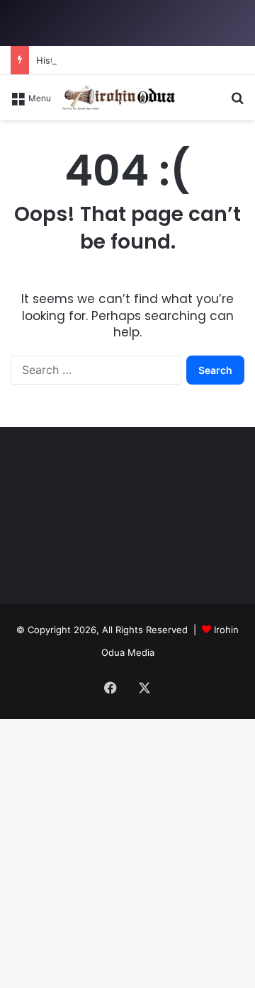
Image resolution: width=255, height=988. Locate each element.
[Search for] (237, 102)
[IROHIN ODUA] (118, 97)
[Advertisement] (127, 254)
